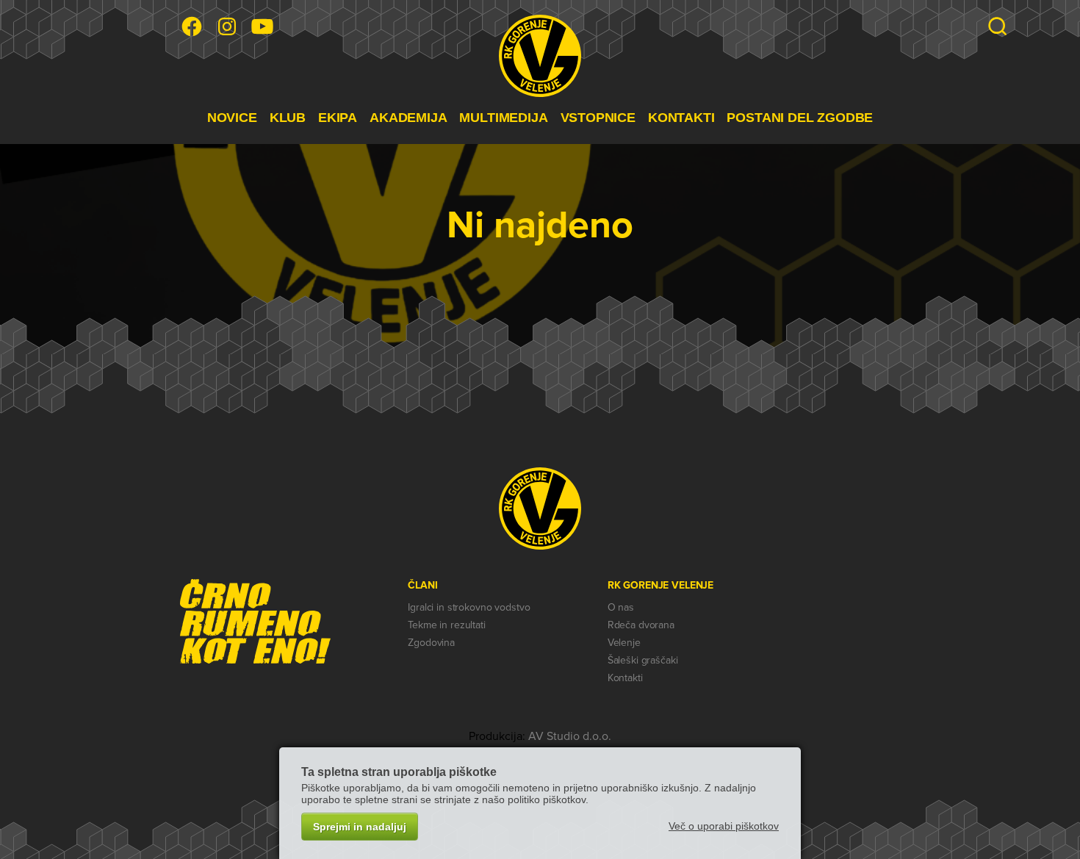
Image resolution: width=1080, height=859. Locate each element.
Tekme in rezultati (446, 625)
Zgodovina (431, 642)
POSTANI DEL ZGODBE (800, 117)
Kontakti (625, 678)
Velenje (624, 642)
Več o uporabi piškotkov (724, 826)
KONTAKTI (681, 117)
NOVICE (232, 117)
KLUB (288, 117)
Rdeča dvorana (641, 625)
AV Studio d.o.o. (569, 736)
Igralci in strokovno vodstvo (469, 607)
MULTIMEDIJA (503, 117)
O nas (621, 607)
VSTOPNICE (598, 117)
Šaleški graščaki (643, 660)
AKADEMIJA (408, 117)
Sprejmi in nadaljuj (359, 827)
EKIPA (337, 117)
